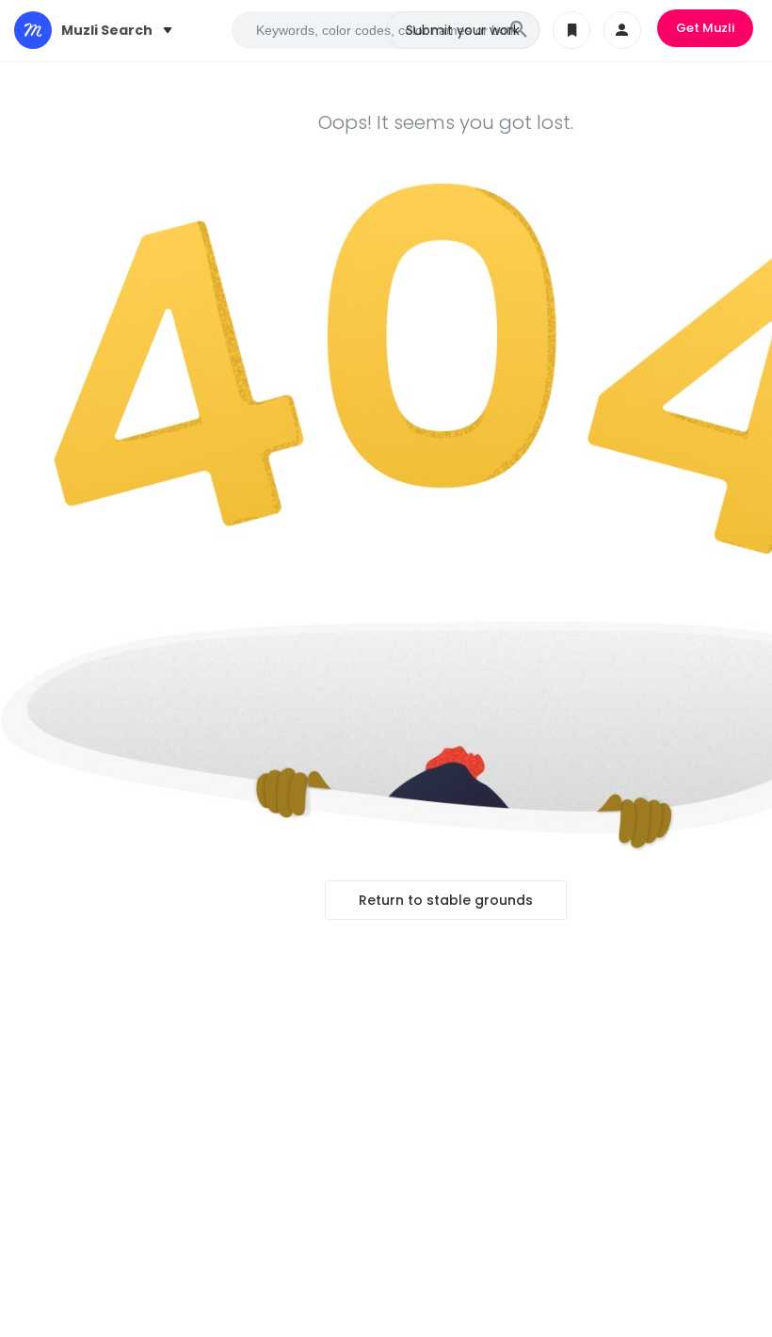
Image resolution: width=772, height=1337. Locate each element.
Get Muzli (705, 28)
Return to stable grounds (446, 900)
